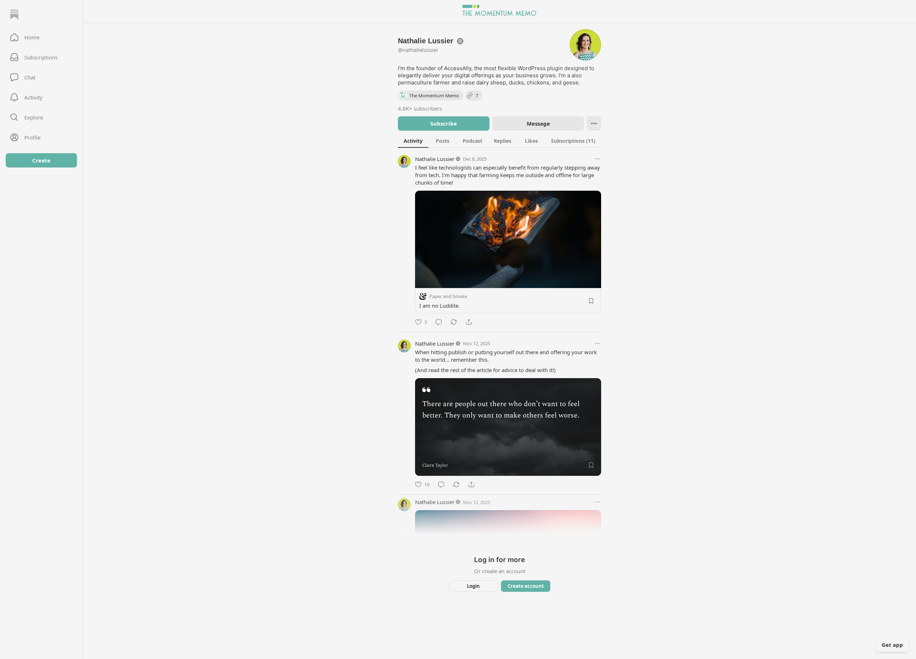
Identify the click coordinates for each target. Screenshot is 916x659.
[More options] (597, 159)
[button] (41, 37)
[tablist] (499, 140)
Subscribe (443, 123)
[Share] (469, 322)
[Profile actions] (594, 123)
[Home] (14, 14)
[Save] (591, 301)
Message (538, 123)
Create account (526, 586)
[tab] (413, 140)
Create (41, 160)
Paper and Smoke (448, 296)
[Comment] (439, 322)
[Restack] (454, 322)
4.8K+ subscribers (420, 108)
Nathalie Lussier (434, 158)
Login (473, 586)
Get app (892, 644)
